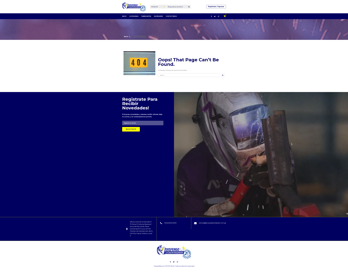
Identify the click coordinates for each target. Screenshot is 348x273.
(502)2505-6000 (170, 223)
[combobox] (158, 7)
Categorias (133, 16)
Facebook (211, 16)
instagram (218, 16)
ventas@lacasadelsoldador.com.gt (212, 223)
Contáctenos (171, 16)
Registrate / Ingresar (216, 6)
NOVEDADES (158, 16)
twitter (215, 16)
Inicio (124, 16)
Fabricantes (146, 16)
